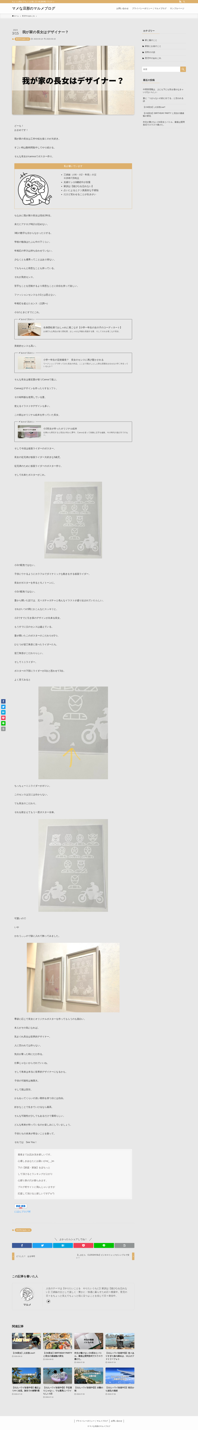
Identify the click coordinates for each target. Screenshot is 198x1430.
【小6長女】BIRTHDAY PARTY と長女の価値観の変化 (163, 114)
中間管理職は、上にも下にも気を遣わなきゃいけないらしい (163, 90)
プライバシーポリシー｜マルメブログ (92, 1421)
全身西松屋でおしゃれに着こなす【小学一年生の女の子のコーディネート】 (82, 327)
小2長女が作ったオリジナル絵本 (60, 428)
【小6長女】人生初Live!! (154, 107)
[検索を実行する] (183, 69)
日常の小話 (150, 52)
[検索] (184, 1)
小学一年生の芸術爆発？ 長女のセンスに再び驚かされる (73, 360)
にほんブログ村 (22, 1211)
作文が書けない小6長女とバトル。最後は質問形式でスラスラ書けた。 (164, 123)
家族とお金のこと (153, 46)
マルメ (27, 1304)
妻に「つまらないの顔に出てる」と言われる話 (163, 99)
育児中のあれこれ (22, 39)
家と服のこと (151, 40)
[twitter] (48, 1301)
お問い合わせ (116, 1421)
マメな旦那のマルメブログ (33, 8)
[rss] (180, 1)
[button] (22, 1245)
